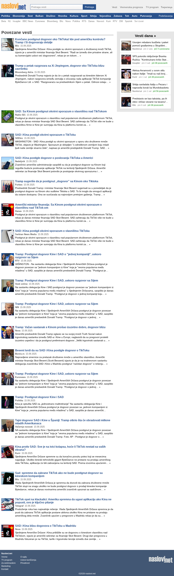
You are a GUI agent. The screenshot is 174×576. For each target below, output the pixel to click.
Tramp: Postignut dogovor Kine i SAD (39, 397)
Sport (84, 16)
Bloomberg (52, 21)
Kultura (74, 16)
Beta (3, 21)
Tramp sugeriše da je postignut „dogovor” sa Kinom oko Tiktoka (56, 181)
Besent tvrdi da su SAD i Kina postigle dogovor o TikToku (52, 350)
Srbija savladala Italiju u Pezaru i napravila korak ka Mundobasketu (150, 86)
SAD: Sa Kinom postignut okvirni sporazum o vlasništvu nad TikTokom (61, 111)
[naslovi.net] (13, 6)
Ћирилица (166, 7)
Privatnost (25, 563)
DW (121, 21)
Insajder (17, 21)
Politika (5, 16)
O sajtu (23, 557)
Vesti (114, 7)
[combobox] (56, 7)
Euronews (40, 21)
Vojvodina (105, 16)
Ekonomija (19, 16)
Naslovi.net (6, 553)
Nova (68, 21)
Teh (127, 16)
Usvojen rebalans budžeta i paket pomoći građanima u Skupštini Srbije (150, 44)
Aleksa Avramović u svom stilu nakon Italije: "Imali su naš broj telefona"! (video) (148, 72)
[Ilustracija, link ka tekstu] (126, 46)
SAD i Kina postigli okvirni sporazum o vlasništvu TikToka (52, 230)
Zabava (118, 16)
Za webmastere (8, 563)
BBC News (28, 21)
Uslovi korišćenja (28, 560)
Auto (134, 16)
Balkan (40, 16)
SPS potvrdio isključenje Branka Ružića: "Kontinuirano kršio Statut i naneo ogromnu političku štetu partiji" (150, 58)
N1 (9, 21)
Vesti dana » (145, 36)
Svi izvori (139, 21)
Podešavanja (166, 16)
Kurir (108, 21)
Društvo (50, 16)
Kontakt (4, 569)
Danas (91, 21)
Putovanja (146, 16)
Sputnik (128, 21)
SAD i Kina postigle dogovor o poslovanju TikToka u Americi (54, 157)
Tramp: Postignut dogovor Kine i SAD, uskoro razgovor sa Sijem (56, 280)
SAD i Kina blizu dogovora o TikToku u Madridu (45, 525)
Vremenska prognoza (131, 7)
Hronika (62, 16)
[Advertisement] (57, 97)
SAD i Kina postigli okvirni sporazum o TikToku (45, 134)
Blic (61, 21)
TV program (152, 7)
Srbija (93, 16)
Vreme (4, 557)
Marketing (6, 566)
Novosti (100, 21)
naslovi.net (90, 573)
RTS (84, 21)
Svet (30, 16)
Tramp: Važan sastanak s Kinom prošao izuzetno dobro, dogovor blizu (60, 327)
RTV (115, 21)
